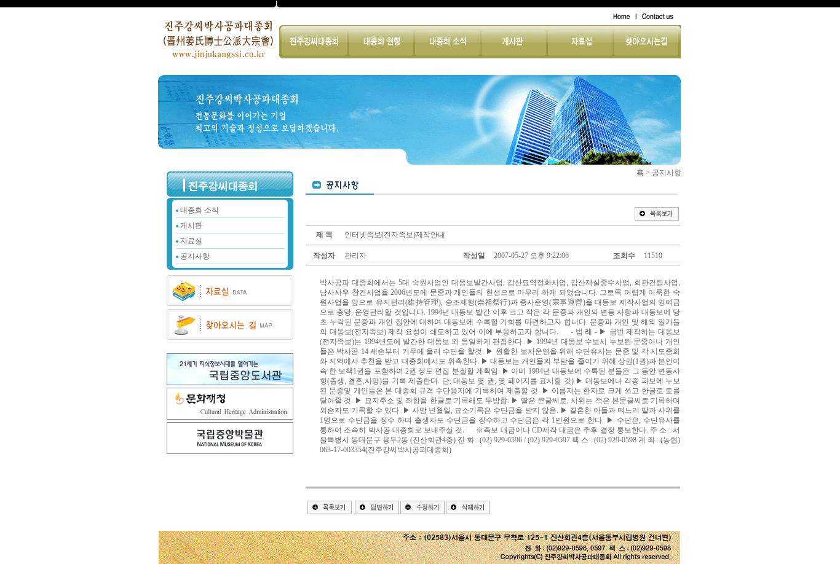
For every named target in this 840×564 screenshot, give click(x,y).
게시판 (191, 225)
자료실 (191, 241)
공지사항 (195, 256)
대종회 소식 (199, 210)
